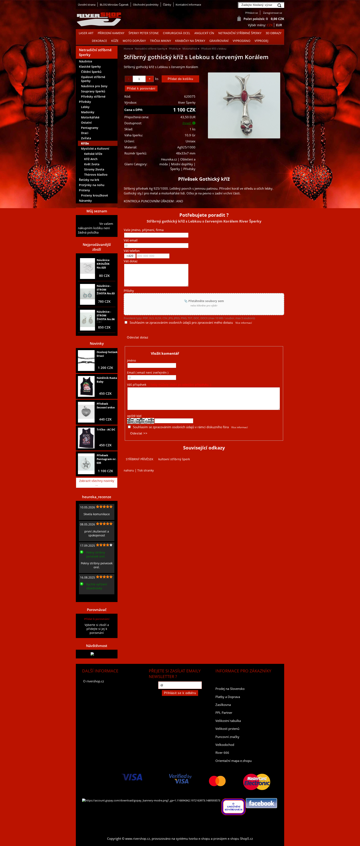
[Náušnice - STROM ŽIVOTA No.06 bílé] (87, 320)
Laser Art (86, 33)
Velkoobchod (224, 745)
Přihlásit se (251, 13)
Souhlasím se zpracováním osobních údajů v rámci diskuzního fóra (181, 427)
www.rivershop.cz (137, 839)
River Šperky (186, 103)
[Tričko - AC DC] (86, 438)
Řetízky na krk (89, 180)
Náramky (85, 201)
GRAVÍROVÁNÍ (219, 41)
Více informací (243, 323)
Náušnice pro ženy (94, 86)
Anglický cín (204, 33)
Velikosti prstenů (227, 729)
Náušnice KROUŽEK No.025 (103, 263)
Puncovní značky (227, 737)
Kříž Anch (91, 159)
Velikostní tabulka (228, 721)
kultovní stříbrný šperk (174, 459)
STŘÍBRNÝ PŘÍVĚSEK (139, 459)
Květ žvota (91, 164)
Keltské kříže (93, 154)
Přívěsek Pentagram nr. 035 (106, 459)
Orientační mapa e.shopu (233, 761)
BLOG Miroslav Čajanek (114, 4)
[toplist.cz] (97, 654)
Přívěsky (85, 102)
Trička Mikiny (160, 41)
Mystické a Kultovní (95, 149)
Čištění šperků (91, 72)
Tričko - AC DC (106, 429)
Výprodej (261, 41)
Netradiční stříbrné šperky (239, 33)
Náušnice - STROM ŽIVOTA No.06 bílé (106, 316)
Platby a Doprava (227, 697)
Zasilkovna (223, 705)
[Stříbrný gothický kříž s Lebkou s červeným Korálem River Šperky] (244, 105)
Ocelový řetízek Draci (107, 354)
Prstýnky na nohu (91, 185)
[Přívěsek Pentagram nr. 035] (86, 464)
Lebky (85, 107)
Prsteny (84, 190)
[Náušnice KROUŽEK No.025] (87, 269)
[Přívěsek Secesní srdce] (86, 412)
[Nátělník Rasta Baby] (86, 386)
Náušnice (85, 61)
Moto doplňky (134, 41)
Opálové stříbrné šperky (93, 79)
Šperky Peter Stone (144, 33)
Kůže (115, 41)
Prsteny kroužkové (94, 195)
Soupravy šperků (93, 91)
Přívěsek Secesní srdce (106, 405)
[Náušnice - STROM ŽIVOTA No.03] (87, 294)
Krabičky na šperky (190, 41)
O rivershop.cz (93, 681)
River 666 (222, 752)
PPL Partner (223, 712)
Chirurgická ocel (176, 33)
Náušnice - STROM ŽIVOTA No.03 (106, 289)
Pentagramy (89, 128)
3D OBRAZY (273, 33)
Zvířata (86, 138)
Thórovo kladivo (96, 175)
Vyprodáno (241, 41)
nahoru (129, 470)
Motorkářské (90, 117)
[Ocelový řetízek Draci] (86, 360)
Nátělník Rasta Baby (107, 379)
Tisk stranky (145, 470)
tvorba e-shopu (199, 839)
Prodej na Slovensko (230, 689)
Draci (84, 133)
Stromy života (94, 169)
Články (167, 4)
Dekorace (99, 41)
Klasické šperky (90, 66)
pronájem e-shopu (226, 839)
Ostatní (86, 122)
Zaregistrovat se (272, 13)
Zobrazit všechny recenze (95, 598)
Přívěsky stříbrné (93, 96)
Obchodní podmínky (146, 4)
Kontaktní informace (188, 4)
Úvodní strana (86, 4)
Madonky (87, 112)
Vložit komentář (165, 353)
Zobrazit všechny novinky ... (96, 483)
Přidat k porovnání (96, 619)
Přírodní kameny (111, 33)
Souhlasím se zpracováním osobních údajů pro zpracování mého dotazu (181, 322)
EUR (279, 25)
